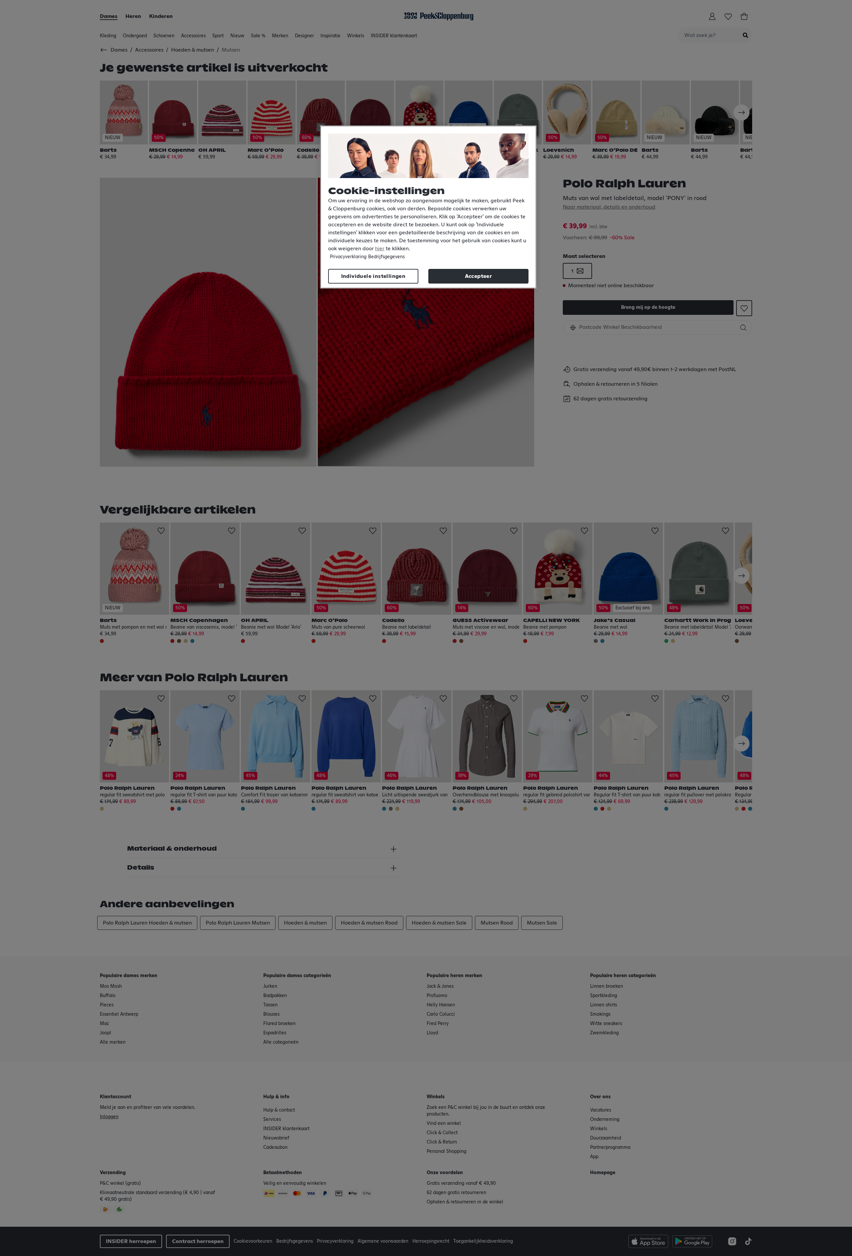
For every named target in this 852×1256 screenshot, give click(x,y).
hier (379, 248)
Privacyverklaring (348, 257)
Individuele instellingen (373, 276)
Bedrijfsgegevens (386, 257)
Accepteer (478, 276)
